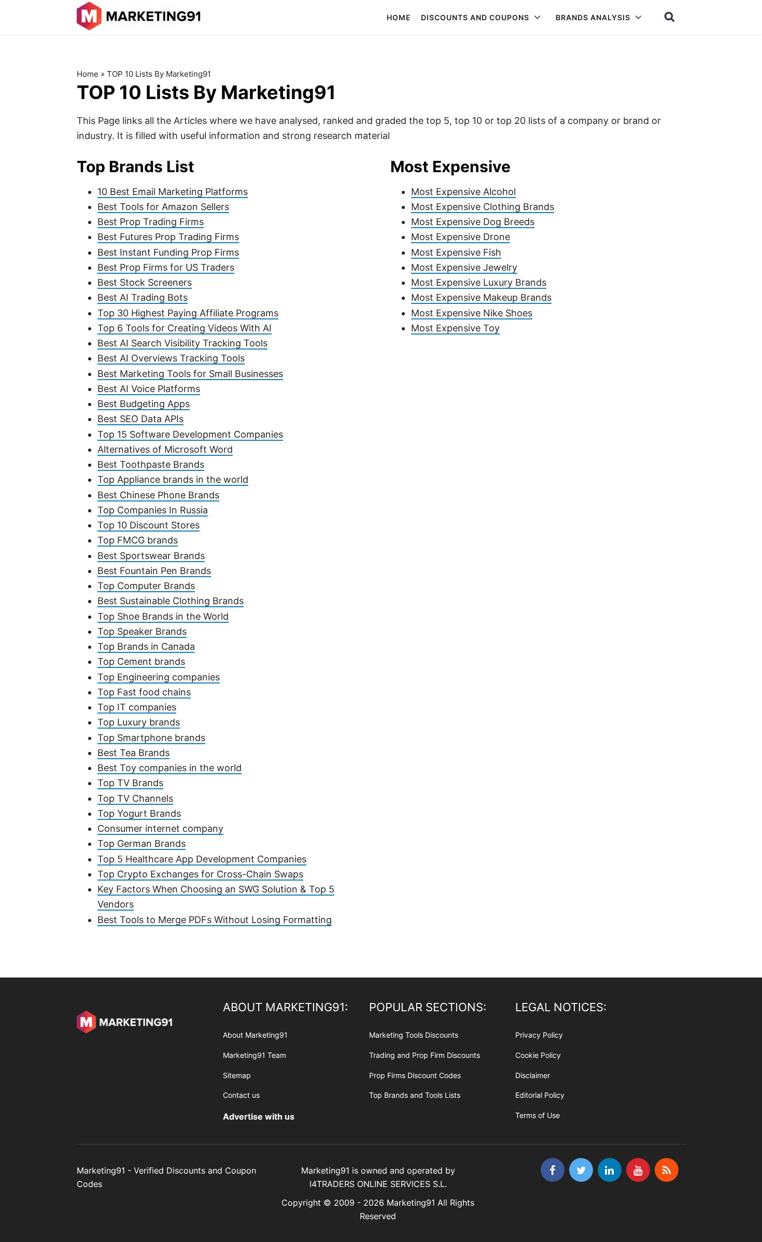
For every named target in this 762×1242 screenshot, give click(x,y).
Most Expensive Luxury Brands (478, 282)
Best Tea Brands (133, 752)
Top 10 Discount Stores (148, 525)
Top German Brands (141, 843)
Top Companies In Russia (152, 510)
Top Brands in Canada (146, 646)
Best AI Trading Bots (142, 297)
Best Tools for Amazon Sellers (163, 206)
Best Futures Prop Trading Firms (168, 236)
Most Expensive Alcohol (463, 191)
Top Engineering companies (158, 677)
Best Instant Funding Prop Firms (168, 252)
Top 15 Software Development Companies (190, 434)
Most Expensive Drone (460, 236)
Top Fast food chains (144, 692)
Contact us (241, 1095)
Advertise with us (258, 1116)
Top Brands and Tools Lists (414, 1095)
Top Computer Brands (146, 585)
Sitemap (237, 1075)
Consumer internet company (160, 828)
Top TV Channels (135, 798)
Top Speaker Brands (142, 631)
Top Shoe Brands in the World (163, 616)
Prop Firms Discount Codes (415, 1075)
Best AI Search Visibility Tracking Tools (182, 343)
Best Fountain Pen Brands (154, 570)
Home (87, 74)
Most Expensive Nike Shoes (471, 313)
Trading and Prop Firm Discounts (424, 1055)
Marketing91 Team (254, 1055)
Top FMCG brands (137, 540)
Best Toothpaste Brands (150, 464)
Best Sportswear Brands (151, 555)
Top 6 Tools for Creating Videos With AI (184, 328)
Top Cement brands (141, 661)
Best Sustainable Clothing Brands (170, 600)
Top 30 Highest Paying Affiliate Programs (187, 313)
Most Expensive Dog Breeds (472, 221)
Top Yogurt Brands (139, 813)
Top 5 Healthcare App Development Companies (201, 859)
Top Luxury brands (138, 722)
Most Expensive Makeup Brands (481, 297)
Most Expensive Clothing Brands (482, 206)
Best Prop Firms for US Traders (165, 267)
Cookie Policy (538, 1055)
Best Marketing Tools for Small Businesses (190, 373)
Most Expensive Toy (455, 328)
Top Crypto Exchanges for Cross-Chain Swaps (200, 874)
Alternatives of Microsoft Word (165, 449)
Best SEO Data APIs (140, 418)
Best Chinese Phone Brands (158, 495)
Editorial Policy (540, 1095)
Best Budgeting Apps (143, 403)
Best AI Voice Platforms (148, 388)
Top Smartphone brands (151, 737)
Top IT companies (136, 707)
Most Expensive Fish (456, 252)
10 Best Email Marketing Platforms (172, 191)
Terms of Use (537, 1115)
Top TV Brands (130, 782)
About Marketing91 (255, 1034)
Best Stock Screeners (144, 282)
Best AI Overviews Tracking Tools (171, 358)
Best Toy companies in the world (169, 767)
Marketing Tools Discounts (413, 1034)
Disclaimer (532, 1075)
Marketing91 (140, 17)
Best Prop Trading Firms (150, 221)
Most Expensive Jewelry (464, 267)
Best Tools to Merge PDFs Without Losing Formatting (214, 919)
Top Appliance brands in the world (172, 479)
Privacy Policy (539, 1034)
